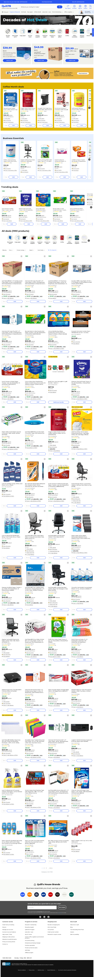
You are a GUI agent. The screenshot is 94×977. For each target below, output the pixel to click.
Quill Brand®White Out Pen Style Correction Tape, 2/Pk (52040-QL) (34, 432)
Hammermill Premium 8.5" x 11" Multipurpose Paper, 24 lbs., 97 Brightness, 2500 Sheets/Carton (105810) (34, 691)
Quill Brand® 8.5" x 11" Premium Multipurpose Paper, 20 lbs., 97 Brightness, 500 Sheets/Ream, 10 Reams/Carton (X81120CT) (57, 282)
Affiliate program (29, 952)
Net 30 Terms (28, 934)
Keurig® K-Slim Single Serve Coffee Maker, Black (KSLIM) (45, 109)
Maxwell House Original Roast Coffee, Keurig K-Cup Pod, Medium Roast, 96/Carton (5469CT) (10, 109)
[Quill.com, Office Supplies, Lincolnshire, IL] (6, 964)
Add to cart (9, 60)
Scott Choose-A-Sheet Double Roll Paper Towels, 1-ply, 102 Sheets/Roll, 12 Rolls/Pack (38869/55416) (58, 485)
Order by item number (53, 932)
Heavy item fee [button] (77, 500)
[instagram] (40, 917)
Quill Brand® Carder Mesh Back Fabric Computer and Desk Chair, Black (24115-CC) (34, 537)
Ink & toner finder (52, 927)
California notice (41, 970)
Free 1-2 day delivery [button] (9, 122)
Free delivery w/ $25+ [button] (32, 447)
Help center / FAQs (7, 934)
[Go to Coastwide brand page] (29, 894)
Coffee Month (37, 12)
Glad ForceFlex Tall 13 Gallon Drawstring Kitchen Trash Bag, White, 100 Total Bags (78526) (80, 433)
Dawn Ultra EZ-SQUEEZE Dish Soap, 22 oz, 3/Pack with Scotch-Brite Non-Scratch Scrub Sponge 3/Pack (12, 842)
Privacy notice (32, 970)
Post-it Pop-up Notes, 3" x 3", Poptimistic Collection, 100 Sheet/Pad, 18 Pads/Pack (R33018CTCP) (79, 641)
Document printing (29, 940)
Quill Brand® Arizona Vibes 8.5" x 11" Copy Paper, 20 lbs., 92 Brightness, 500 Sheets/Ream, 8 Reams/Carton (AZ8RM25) (58, 792)
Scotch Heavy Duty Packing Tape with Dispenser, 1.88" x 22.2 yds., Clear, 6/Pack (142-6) (34, 792)
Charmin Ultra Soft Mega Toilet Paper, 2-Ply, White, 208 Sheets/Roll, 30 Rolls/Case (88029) (81, 792)
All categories (52, 250)
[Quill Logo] (6, 6)
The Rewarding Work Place (77, 929)
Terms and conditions (39, 911)
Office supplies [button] (68, 12)
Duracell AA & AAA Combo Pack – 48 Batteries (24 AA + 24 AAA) (81, 332)
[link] (21, 256)
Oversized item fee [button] (54, 551)
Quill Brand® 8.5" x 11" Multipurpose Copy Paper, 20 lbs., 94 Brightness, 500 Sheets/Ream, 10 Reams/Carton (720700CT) (12, 282)
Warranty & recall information (9, 939)
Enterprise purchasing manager (32, 942)
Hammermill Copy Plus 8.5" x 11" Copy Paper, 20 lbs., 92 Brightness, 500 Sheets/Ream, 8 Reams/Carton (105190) (35, 282)
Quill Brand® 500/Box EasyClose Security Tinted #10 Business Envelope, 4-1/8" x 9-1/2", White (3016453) (11, 741)
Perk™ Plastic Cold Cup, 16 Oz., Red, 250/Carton (81, 841)
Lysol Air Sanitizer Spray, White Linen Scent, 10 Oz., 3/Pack (12, 484)
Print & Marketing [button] (56, 12)
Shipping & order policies (8, 936)
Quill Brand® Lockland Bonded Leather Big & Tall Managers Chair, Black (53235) (58, 589)
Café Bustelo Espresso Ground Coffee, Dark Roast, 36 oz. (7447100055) (78, 109)
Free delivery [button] (76, 122)
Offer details (7, 118)
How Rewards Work (47, 1)
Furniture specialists (30, 945)
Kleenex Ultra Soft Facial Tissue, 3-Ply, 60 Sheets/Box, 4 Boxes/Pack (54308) (26, 209)
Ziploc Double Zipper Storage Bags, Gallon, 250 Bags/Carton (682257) (58, 690)
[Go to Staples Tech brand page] (57, 894)
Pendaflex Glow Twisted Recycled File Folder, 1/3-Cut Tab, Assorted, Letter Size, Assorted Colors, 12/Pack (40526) (34, 741)
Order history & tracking (8, 924)
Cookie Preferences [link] (51, 970)
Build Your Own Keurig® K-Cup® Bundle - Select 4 (57, 382)
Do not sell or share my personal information (67, 970)
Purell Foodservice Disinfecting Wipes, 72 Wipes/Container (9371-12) (61, 160)
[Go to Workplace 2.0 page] (71, 894)
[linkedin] (44, 917)
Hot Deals (23, 12)
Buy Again (30, 12)
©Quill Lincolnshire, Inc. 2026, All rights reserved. (21, 964)
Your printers (51, 929)
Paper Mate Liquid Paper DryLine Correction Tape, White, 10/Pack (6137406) (11, 433)
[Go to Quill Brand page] (22, 894)
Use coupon (62, 907)
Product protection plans (31, 947)
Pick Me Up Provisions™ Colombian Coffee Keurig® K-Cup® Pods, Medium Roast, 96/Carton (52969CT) (62, 109)
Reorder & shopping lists (54, 924)
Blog (71, 927)
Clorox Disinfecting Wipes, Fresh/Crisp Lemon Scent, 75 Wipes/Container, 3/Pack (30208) (77, 209)
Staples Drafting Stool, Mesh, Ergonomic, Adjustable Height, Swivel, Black (28, 160)
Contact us (5, 944)
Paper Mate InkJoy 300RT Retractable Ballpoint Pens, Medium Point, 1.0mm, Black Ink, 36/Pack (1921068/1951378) (80, 537)
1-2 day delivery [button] (76, 502)
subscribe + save (46, 12)
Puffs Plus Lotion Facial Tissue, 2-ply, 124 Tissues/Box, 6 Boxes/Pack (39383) (58, 641)
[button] (59, 6)
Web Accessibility (74, 934)
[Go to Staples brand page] (50, 894)
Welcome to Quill (74, 924)
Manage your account (7, 929)
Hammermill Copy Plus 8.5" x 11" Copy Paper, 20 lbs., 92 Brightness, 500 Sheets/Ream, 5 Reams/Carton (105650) (12, 333)
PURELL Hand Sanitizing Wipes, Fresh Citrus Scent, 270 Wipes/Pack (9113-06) (10, 160)
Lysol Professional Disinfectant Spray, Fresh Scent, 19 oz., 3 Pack (11, 536)
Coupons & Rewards (14, 12)
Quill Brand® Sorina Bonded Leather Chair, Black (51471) (56, 536)
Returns (4, 927)
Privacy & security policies (8, 941)
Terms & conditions (22, 970)
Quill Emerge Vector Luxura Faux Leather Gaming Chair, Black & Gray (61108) (81, 485)
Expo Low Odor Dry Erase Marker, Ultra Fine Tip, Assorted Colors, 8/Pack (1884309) (34, 842)
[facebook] (48, 917)
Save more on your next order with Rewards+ (15, 1)
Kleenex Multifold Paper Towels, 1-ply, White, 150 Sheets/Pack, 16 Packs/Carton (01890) (12, 589)
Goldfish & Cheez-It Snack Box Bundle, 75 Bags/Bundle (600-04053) (79, 160)
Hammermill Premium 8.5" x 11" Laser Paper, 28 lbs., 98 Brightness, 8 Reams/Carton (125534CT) (58, 741)
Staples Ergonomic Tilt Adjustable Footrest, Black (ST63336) (11, 690)
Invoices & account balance (9, 932)
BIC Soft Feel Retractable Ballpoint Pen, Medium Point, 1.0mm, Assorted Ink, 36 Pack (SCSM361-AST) (35, 485)
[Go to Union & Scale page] (64, 894)
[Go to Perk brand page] (43, 894)
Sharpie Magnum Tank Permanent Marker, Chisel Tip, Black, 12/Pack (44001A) (81, 691)
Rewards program (29, 927)
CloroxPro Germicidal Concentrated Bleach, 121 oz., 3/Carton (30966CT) (81, 588)
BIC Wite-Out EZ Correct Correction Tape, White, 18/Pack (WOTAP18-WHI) (58, 842)
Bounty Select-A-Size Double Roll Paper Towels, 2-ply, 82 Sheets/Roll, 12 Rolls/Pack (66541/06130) (60, 209)
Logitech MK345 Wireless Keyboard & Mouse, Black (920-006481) (81, 740)
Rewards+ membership (30, 924)
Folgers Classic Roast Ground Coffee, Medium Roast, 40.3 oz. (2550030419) (28, 109)
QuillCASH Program (29, 929)
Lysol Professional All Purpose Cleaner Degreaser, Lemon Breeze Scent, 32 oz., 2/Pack (12, 792)
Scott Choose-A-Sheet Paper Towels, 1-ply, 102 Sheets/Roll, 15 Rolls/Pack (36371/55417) (8, 209)
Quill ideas (27, 950)
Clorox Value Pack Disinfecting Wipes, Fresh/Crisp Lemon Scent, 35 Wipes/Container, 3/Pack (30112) (43, 209)
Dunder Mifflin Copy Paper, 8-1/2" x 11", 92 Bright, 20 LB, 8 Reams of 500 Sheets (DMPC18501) (81, 282)
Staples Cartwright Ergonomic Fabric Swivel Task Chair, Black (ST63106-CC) (10, 641)
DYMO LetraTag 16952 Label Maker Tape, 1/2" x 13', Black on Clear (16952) (45, 160)
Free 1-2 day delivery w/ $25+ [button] (11, 170)
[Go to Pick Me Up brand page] (36, 894)
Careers (72, 932)
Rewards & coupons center (54, 934)
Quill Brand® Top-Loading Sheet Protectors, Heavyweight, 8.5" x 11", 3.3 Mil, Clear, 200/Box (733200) (34, 589)
